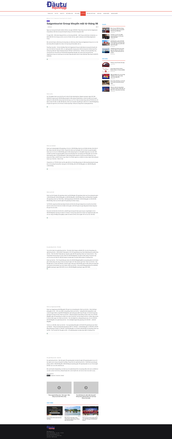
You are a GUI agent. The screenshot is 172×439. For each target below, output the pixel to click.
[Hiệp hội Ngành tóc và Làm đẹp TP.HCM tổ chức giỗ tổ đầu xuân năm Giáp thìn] (106, 76)
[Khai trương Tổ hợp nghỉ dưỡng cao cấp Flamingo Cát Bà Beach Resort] (90, 410)
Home (49, 18)
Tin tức (56, 13)
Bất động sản (69, 13)
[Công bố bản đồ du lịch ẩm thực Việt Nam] (55, 410)
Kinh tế (62, 13)
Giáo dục (99, 13)
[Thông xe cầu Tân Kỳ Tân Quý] (106, 64)
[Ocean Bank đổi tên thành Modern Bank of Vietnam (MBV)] (106, 70)
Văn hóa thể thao (91, 13)
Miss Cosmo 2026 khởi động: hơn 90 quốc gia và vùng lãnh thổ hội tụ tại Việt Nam (117, 29)
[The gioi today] (57, 5)
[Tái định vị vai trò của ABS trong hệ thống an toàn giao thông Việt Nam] (106, 36)
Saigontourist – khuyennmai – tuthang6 (57, 375)
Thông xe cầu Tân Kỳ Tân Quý (117, 62)
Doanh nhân (106, 13)
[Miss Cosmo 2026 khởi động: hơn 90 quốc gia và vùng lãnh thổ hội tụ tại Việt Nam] (106, 30)
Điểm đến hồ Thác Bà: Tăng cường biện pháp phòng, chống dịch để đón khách (72, 419)
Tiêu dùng (77, 13)
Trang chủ (50, 13)
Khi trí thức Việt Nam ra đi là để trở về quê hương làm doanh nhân (118, 82)
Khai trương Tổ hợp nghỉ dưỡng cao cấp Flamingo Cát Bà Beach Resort (90, 419)
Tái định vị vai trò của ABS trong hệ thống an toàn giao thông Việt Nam (117, 36)
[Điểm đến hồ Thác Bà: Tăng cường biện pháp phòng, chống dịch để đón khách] (73, 410)
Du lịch (83, 13)
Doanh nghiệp (114, 13)
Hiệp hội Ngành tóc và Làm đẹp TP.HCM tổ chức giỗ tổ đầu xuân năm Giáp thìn (118, 76)
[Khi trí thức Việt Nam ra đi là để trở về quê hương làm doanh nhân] (106, 82)
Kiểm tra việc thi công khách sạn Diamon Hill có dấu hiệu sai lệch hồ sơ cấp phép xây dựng (118, 88)
